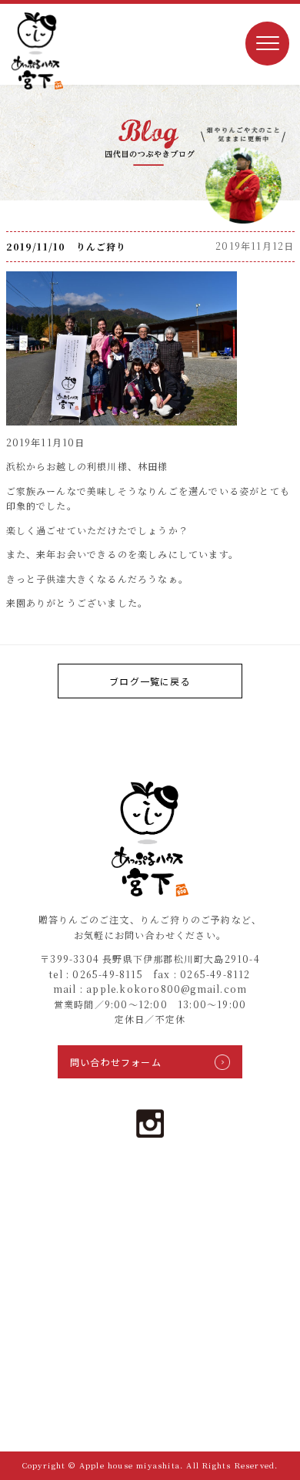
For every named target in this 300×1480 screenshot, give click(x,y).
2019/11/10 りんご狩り (66, 246)
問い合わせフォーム (116, 1061)
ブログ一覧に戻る (150, 681)
